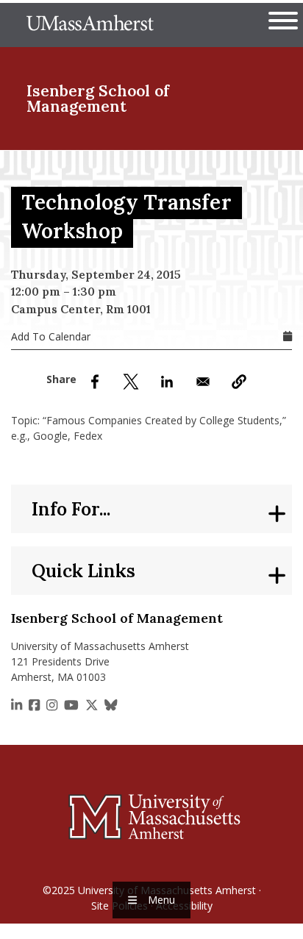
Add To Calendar (50, 336)
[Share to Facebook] (95, 381)
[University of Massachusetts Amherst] (151, 816)
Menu (161, 900)
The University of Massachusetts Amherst (90, 25)
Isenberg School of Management (97, 98)
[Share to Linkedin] (167, 381)
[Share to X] (131, 381)
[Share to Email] (203, 381)
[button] (239, 381)
